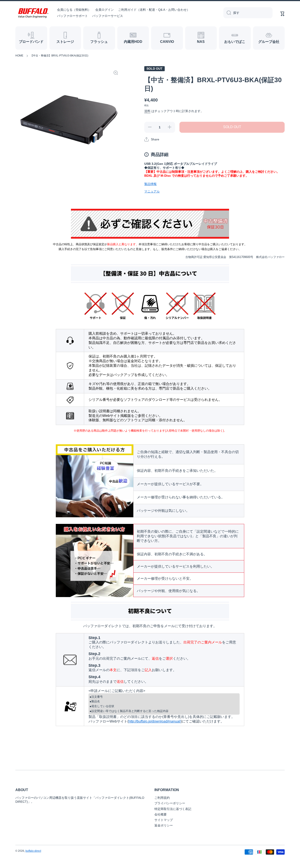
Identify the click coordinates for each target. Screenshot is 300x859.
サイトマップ (163, 820)
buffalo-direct (33, 850)
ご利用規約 (162, 797)
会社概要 (160, 814)
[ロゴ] (33, 12)
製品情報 (150, 184)
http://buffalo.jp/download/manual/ (154, 721)
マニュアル (152, 191)
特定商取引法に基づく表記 (172, 809)
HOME (19, 55)
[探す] (227, 12)
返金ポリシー (163, 825)
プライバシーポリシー (169, 803)
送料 (147, 111)
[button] (151, 139)
